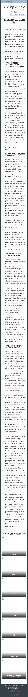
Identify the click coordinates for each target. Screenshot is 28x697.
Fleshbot (8, 259)
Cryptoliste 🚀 (13, 695)
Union (7, 142)
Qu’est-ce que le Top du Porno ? (14, 692)
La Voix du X (9, 395)
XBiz (12, 171)
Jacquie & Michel (10, 140)
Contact (13, 690)
